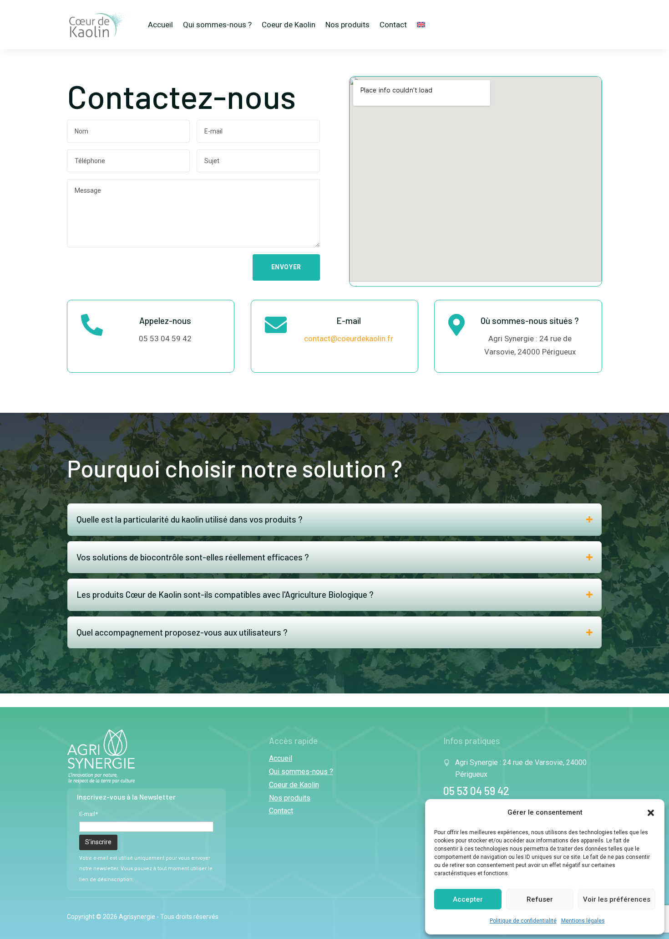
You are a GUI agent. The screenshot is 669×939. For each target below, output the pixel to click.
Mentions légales (583, 921)
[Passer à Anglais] (421, 24)
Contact (393, 24)
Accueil (160, 24)
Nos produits (347, 24)
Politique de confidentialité (523, 921)
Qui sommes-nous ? (217, 24)
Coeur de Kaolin (288, 24)
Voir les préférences (616, 899)
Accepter (468, 899)
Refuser (540, 899)
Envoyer (286, 267)
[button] (650, 812)
